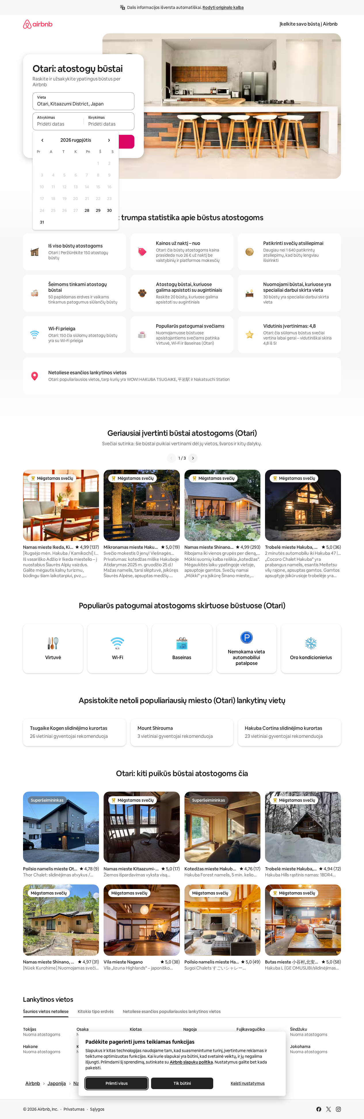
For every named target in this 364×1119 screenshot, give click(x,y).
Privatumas (74, 1109)
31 (42, 222)
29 (98, 210)
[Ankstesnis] (171, 458)
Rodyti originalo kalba (223, 7)
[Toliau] (192, 458)
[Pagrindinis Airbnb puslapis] (37, 24)
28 (87, 210)
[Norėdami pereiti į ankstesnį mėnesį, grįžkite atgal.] (42, 140)
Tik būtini (182, 1083)
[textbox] (58, 123)
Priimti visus (116, 1083)
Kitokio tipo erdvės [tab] (96, 1011)
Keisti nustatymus (248, 1083)
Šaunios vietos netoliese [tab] (45, 1011)
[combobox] (83, 103)
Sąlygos (97, 1109)
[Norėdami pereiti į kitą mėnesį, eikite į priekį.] (108, 140)
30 (109, 210)
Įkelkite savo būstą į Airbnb (309, 24)
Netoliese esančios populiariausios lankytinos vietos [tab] (172, 1011)
